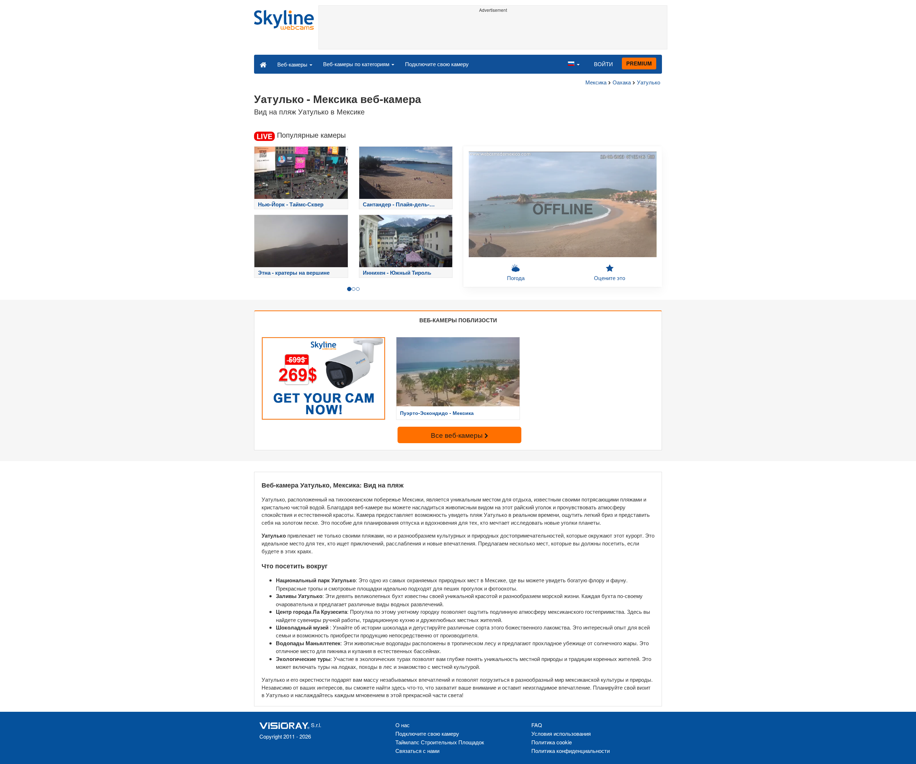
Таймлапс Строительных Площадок (439, 742)
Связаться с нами (417, 750)
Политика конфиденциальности (570, 750)
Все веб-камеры (457, 435)
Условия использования (561, 733)
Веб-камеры (293, 64)
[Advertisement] (493, 31)
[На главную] (263, 64)
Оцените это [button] (609, 277)
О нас (402, 725)
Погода (516, 277)
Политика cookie (551, 742)
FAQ (536, 725)
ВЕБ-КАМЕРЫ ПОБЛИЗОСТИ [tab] (458, 320)
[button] (573, 64)
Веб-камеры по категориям (357, 64)
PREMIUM (639, 63)
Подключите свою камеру (437, 64)
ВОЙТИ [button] (603, 64)
